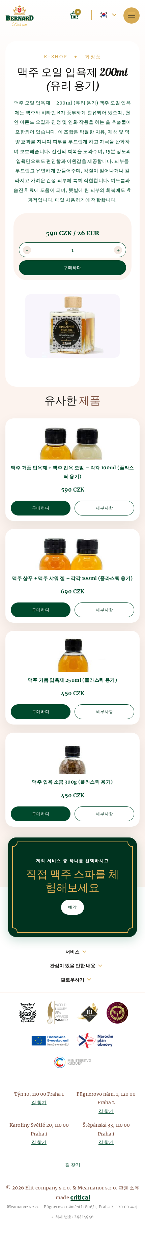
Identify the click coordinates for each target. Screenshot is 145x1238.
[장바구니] (83, 15)
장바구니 (74, 15)
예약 (72, 907)
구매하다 (41, 507)
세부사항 (104, 507)
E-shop (55, 57)
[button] (118, 250)
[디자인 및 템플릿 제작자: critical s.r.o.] (80, 1198)
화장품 (93, 57)
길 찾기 (39, 1102)
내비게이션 (131, 15)
